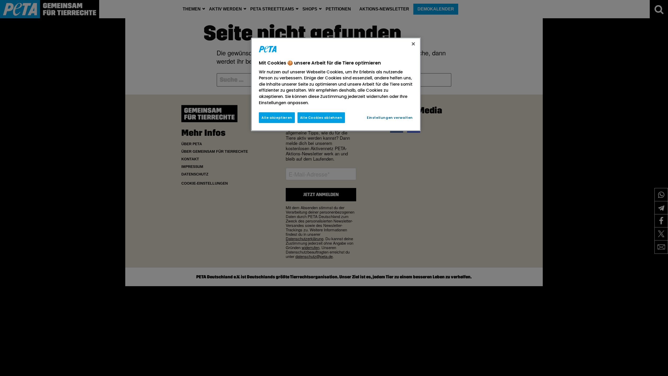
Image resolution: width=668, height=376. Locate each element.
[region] (336, 84)
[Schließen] (413, 44)
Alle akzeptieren (276, 117)
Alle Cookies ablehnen (321, 117)
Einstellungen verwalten (390, 117)
